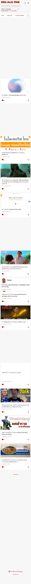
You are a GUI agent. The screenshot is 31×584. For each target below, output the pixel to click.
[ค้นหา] (25, 3)
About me (9, 15)
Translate (14, 11)
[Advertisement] (15, 32)
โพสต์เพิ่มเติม (15, 474)
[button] (28, 101)
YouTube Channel (19, 15)
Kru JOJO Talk (10, 2)
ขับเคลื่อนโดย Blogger (16, 571)
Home (2, 15)
